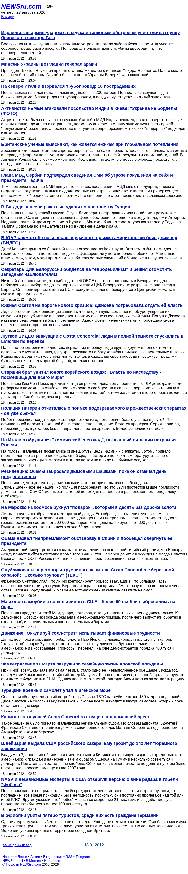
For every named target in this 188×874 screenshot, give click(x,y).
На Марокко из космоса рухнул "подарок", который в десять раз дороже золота (88, 507)
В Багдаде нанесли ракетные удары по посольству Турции (65, 206)
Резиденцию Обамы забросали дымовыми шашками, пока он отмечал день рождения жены (84, 474)
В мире (7, 17)
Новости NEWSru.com (23, 864)
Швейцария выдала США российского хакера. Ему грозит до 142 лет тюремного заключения (89, 746)
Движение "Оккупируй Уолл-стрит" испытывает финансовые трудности (80, 633)
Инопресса (53, 860)
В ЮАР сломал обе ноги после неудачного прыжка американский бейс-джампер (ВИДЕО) (89, 240)
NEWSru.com (21, 6)
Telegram (83, 857)
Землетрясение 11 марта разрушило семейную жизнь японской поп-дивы (82, 664)
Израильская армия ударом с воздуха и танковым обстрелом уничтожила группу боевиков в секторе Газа (90, 35)
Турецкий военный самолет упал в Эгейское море (56, 690)
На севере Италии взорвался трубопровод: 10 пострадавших (68, 86)
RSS (69, 857)
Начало (8, 857)
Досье (22, 857)
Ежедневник (52, 857)
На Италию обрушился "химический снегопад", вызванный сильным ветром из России (88, 442)
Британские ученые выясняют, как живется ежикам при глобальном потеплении (89, 144)
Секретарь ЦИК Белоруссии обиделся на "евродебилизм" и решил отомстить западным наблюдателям (86, 272)
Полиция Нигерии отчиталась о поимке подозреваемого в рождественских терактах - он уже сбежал (93, 411)
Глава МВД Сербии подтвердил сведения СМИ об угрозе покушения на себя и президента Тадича (87, 178)
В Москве (33, 860)
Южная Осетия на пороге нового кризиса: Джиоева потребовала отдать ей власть (92, 305)
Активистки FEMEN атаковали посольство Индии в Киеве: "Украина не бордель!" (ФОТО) (90, 111)
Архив (35, 857)
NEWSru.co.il (12, 860)
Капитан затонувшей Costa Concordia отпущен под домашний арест (75, 716)
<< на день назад (17, 845)
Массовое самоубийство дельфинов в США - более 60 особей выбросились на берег (88, 604)
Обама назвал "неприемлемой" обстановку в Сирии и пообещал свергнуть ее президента (86, 541)
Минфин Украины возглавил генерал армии (49, 64)
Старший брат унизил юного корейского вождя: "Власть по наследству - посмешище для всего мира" (81, 375)
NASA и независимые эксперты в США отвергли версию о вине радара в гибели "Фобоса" (89, 782)
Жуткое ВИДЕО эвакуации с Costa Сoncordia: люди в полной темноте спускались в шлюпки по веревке (92, 339)
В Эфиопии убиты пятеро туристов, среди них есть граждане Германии (80, 815)
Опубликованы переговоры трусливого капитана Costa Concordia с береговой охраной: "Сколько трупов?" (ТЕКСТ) (87, 572)
